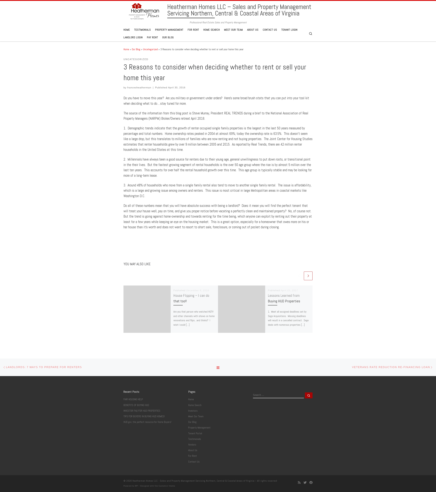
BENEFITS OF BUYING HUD (136, 405)
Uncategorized (150, 49)
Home (126, 49)
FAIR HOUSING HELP (133, 399)
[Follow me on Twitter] (305, 482)
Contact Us (194, 461)
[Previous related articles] (298, 276)
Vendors (192, 444)
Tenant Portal (195, 433)
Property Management (199, 427)
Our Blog (136, 49)
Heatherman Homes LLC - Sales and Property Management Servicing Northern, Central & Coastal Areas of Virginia (193, 480)
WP (136, 486)
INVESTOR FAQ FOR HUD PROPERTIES (141, 410)
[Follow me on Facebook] (311, 482)
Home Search (194, 405)
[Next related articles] (308, 276)
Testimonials (194, 439)
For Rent (192, 456)
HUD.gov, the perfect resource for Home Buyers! (147, 422)
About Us (192, 450)
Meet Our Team (196, 416)
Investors (193, 410)
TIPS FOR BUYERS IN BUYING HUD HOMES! (144, 416)
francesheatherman (139, 87)
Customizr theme (167, 486)
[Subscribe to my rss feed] (299, 482)
